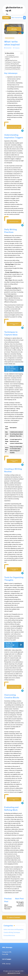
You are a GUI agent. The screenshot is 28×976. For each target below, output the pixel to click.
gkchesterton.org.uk (14, 9)
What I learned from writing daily (9, 17)
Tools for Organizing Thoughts (13, 65)
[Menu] (7, 14)
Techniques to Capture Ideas (12, 62)
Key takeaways (10, 55)
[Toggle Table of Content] (20, 53)
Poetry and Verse (9, 38)
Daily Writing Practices (11, 60)
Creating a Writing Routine (12, 64)
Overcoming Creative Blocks (12, 67)
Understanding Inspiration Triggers (12, 57)
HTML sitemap (6, 964)
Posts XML (5, 954)
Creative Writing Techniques (12, 932)
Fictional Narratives (9, 935)
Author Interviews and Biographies (13, 929)
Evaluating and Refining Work (12, 69)
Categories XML (7, 952)
